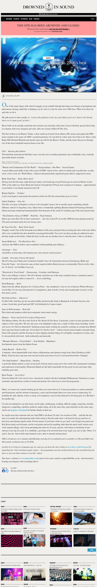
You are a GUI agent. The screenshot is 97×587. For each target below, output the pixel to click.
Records (9, 19)
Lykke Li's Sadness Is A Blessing (83, 531)
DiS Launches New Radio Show (11, 565)
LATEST (3, 501)
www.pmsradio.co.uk (29, 458)
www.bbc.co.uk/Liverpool (78, 446)
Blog (30, 19)
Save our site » (48, 14)
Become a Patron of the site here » (23, 470)
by (8, 96)
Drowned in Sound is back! (31, 509)
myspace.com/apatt (18, 409)
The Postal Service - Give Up (32, 565)
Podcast (37, 19)
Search (92, 19)
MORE (91, 550)
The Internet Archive (57, 31)
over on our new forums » (59, 29)
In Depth (16, 19)
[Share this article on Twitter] (7, 470)
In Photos (24, 19)
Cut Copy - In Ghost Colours (82, 565)
